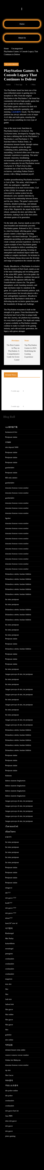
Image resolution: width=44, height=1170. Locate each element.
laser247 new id (11, 923)
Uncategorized (11, 64)
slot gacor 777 (10, 898)
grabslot (8, 1035)
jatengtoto (9, 954)
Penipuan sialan (11, 437)
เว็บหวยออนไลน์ (11, 826)
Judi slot (8, 999)
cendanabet (9, 959)
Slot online (9, 1014)
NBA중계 (9, 1080)
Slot (6, 989)
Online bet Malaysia (13, 1060)
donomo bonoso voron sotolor (16, 488)
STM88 (8, 442)
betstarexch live (11, 432)
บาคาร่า (8, 837)
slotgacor (8, 888)
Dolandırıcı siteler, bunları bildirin (18, 574)
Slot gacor (9, 1009)
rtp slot (8, 1070)
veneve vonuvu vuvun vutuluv (17, 1055)
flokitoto (8, 776)
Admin (8, 85)
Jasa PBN (8, 1116)
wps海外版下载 (11, 427)
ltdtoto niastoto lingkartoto (15, 781)
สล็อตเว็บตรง (10, 832)
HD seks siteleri (11, 478)
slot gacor (9, 1126)
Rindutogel (9, 933)
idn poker (9, 1096)
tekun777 (8, 918)
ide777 (8, 893)
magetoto (8, 979)
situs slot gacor (11, 1121)
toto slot (8, 984)
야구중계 (9, 928)
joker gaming (10, 1136)
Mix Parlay (9, 938)
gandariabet (9, 468)
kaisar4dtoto (10, 943)
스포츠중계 (16, 112)
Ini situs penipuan (12, 599)
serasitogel (9, 949)
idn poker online (11, 1091)
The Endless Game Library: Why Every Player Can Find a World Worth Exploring (23, 384)
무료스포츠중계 (11, 1085)
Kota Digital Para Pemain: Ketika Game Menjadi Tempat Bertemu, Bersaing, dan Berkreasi (21, 399)
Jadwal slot (9, 1004)
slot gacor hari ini (12, 1111)
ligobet (8, 518)
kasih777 (8, 903)
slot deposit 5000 (11, 447)
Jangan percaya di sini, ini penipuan (19, 674)
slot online (9, 1040)
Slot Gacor (9, 1075)
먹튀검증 (9, 1045)
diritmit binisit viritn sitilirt (15, 1050)
